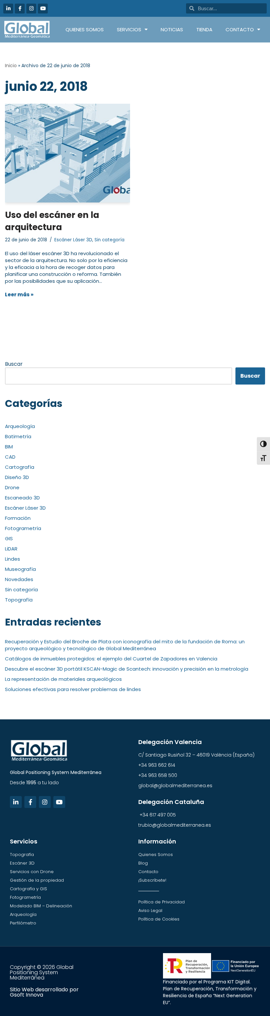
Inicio (11, 65)
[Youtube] (43, 8)
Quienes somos (85, 29)
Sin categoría (109, 240)
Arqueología (20, 426)
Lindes (12, 558)
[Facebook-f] (20, 8)
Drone (12, 487)
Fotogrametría (23, 528)
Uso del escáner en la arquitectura (52, 221)
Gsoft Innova (26, 995)
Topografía (19, 599)
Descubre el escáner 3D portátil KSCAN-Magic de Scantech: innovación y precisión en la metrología (126, 668)
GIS (9, 538)
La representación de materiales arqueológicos (63, 679)
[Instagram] (31, 8)
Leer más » (19, 294)
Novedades (19, 579)
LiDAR (11, 548)
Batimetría (18, 436)
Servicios (129, 29)
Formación (18, 518)
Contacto (240, 29)
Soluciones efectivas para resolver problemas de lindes (73, 689)
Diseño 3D (17, 477)
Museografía (20, 569)
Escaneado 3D (22, 497)
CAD (10, 456)
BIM (9, 446)
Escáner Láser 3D (73, 240)
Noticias (172, 29)
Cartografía (19, 467)
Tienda (204, 29)
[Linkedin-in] (8, 8)
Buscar (14, 364)
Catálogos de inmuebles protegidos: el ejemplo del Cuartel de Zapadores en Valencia (111, 658)
